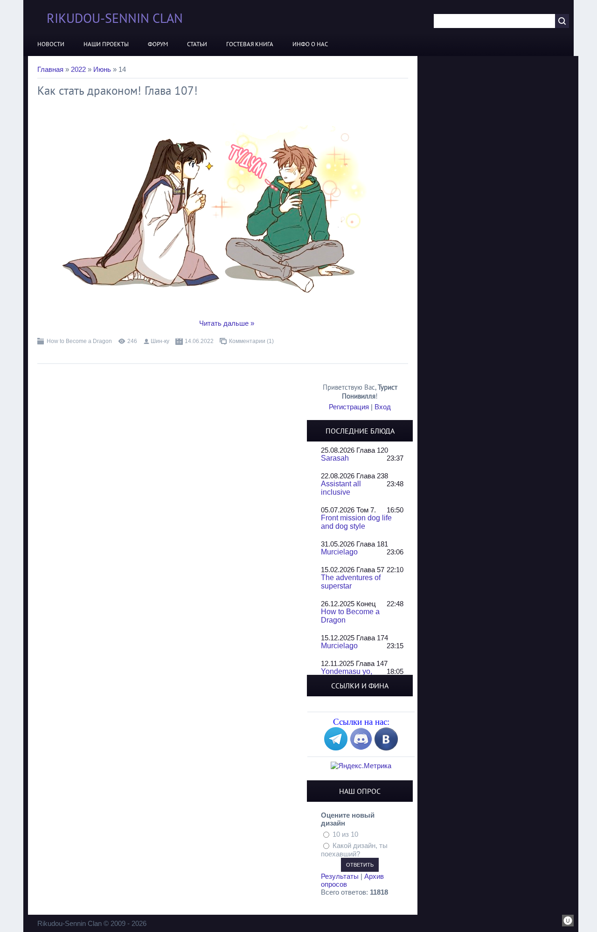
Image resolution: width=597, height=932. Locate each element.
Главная (50, 69)
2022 (78, 69)
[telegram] (335, 748)
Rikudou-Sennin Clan (115, 18)
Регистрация (349, 407)
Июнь (102, 69)
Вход (383, 407)
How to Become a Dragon (79, 341)
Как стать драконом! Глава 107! (117, 90)
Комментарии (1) (251, 341)
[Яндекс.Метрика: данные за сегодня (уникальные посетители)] (361, 766)
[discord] (361, 748)
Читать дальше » (226, 323)
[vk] (386, 748)
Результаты (340, 876)
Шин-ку (160, 341)
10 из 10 (345, 834)
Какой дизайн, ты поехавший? (354, 849)
